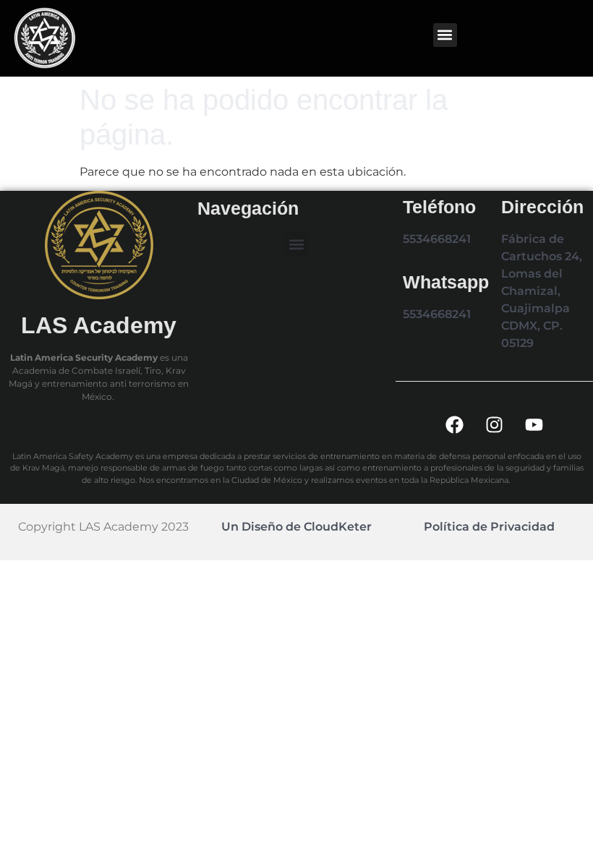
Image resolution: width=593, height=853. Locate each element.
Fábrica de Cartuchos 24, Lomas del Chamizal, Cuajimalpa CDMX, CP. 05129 (541, 291)
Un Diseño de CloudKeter (296, 526)
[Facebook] (454, 425)
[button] (445, 35)
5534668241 (437, 239)
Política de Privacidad (489, 526)
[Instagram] (494, 425)
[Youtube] (534, 425)
